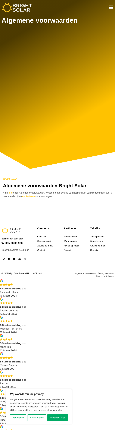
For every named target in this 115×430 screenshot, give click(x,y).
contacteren (28, 196)
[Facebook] (9, 259)
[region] (39, 406)
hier (11, 192)
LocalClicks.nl (36, 273)
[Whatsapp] (24, 259)
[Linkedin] (14, 259)
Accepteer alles (57, 417)
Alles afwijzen (37, 417)
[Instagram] (3, 259)
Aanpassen (18, 417)
